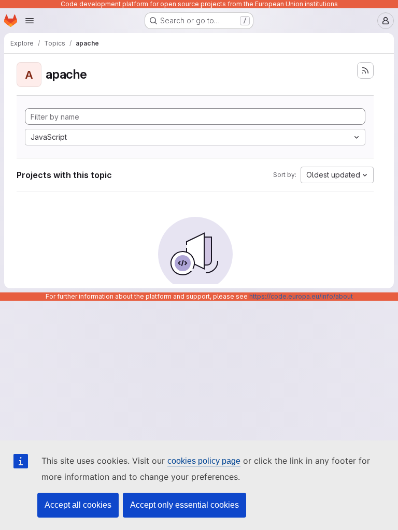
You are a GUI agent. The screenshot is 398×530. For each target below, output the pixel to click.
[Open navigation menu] (29, 20)
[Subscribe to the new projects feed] (365, 70)
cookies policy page (203, 461)
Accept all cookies (78, 504)
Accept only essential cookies (184, 504)
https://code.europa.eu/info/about (301, 296)
